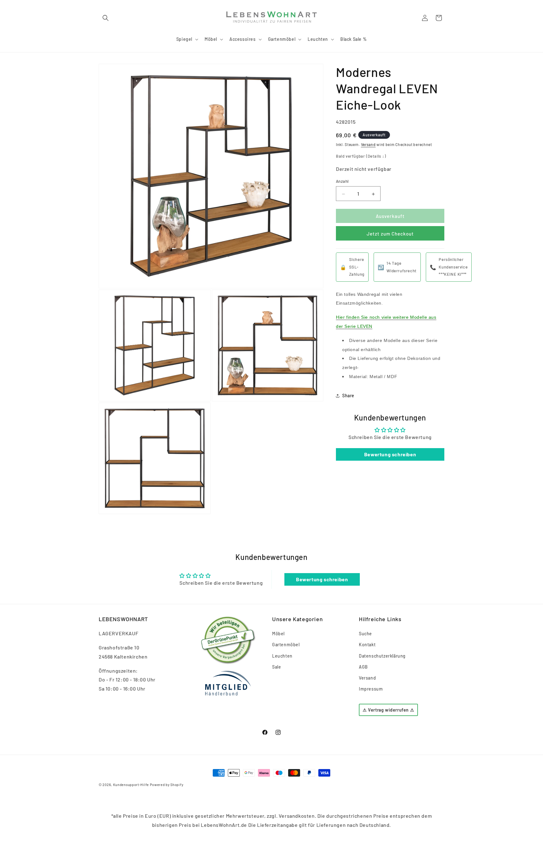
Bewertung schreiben (390, 455)
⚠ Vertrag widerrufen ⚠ (388, 710)
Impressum (371, 688)
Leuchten (282, 656)
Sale (276, 667)
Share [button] (348, 396)
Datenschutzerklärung (382, 656)
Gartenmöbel (286, 645)
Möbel (278, 633)
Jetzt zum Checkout (390, 234)
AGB (363, 667)
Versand (368, 145)
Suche (365, 633)
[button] (105, 18)
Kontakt (367, 645)
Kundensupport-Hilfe (131, 785)
